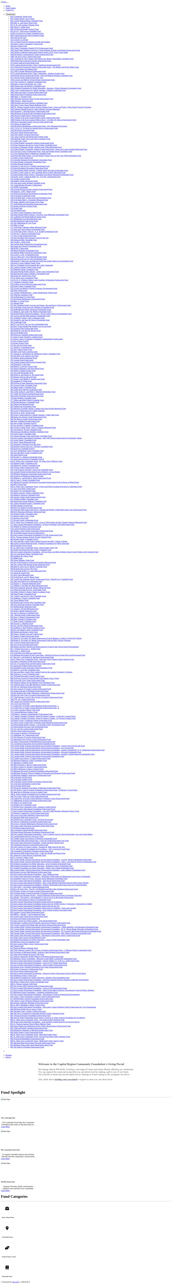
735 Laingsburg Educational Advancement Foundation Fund (32, 744)
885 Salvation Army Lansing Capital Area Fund (28, 1011)
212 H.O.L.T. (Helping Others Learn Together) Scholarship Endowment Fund (39, 280)
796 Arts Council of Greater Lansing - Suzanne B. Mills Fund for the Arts (37, 847)
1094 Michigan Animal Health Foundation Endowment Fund (32, 114)
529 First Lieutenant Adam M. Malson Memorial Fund (30, 588)
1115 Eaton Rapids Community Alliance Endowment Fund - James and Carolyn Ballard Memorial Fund (48, 149)
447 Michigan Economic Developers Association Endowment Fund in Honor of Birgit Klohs (44, 482)
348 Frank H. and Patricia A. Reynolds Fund (26, 375)
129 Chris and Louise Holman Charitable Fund (27, 183)
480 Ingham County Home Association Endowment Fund (31, 531)
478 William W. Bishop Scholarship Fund (25, 527)
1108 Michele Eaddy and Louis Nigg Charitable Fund (30, 139)
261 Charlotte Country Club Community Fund (27, 318)
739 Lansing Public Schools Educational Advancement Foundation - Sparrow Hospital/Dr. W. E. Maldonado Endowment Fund (57, 750)
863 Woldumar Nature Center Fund (23, 976)
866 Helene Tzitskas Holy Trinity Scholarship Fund (29, 982)
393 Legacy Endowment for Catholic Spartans (27, 411)
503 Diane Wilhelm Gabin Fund (22, 560)
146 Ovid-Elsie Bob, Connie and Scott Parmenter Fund (30, 198)
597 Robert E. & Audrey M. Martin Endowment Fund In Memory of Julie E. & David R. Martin (46, 638)
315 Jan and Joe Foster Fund (20, 345)
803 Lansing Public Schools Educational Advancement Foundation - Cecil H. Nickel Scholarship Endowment (50, 860)
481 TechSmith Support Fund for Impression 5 (27, 533)
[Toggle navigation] (7, 2)
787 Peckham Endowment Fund (22, 828)
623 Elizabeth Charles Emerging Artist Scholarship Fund (31, 668)
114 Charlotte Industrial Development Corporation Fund (31, 160)
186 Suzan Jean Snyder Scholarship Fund (25, 246)
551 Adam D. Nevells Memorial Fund (24, 609)
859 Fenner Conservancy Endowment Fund (26, 969)
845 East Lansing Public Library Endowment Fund (29, 944)
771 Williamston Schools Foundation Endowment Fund (30, 801)
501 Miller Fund (16, 558)
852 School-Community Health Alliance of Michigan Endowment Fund (36, 957)
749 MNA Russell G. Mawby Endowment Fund (28, 765)
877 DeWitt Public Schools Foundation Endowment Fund (31, 999)
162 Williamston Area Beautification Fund (25, 219)
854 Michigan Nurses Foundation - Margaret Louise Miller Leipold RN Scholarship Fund (43, 959)
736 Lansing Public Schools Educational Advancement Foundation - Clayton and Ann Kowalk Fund (47, 746)
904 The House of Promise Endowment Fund (27, 1047)
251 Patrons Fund (16, 303)
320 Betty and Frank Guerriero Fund (23, 352)
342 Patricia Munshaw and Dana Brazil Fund (27, 369)
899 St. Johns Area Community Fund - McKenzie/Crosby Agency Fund (36, 1041)
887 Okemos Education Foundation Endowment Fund (30, 1016)
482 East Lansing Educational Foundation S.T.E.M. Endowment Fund (36, 535)
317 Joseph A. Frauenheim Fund (22, 347)
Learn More (5, 1127)
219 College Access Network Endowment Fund (28, 284)
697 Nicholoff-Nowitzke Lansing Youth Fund (27, 676)
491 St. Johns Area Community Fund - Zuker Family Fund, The (34, 548)
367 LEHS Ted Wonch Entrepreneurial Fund (27, 394)
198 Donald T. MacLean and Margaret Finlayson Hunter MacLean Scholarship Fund (41, 261)
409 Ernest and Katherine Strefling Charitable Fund (29, 432)
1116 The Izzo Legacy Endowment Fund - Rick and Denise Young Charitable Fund (41, 151)
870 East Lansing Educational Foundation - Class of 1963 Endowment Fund (38, 988)
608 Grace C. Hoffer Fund (20, 651)
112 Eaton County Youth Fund (21, 158)
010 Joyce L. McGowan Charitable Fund (25, 31)
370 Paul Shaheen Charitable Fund (23, 398)
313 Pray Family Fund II (19, 341)
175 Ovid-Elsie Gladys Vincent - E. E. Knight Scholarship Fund (34, 232)
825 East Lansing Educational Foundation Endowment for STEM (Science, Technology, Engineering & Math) (51, 904)
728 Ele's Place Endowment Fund (22, 731)
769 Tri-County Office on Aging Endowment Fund (29, 796)
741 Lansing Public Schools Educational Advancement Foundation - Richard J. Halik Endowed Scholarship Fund (52, 754)
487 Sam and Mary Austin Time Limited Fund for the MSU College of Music (39, 541)
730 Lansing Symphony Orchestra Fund (25, 733)
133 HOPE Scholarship (19, 187)
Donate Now (11, 14)
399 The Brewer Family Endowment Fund (26, 419)
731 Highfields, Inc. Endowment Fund (24, 735)
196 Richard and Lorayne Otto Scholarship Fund (28, 259)
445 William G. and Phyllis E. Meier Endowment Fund (30, 478)
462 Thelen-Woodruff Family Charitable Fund (27, 503)
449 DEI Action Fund (18, 484)
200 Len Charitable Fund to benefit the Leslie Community (31, 265)
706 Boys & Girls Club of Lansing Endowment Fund (30, 695)
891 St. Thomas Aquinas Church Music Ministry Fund (30, 1024)
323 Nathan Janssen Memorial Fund (23, 358)
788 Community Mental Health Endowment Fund (28, 830)
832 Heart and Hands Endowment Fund (25, 919)
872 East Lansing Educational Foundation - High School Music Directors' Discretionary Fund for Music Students (52, 990)
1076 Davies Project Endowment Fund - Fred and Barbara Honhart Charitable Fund (41, 76)
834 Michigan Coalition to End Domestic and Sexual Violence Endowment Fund (40, 923)
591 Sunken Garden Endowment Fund (24, 636)
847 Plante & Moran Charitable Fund (24, 948)
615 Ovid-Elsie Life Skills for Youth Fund (25, 653)
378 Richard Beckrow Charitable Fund (24, 402)
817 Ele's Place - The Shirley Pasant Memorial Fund (29, 887)
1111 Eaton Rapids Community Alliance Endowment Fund (32, 143)
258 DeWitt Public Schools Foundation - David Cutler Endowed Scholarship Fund (40, 314)
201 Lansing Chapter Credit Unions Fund (25, 267)
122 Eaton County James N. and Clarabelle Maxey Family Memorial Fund (37, 173)
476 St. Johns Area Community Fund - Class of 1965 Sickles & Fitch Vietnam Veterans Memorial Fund (48, 522)
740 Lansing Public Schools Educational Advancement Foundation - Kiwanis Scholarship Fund (45, 752)
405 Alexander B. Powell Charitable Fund (25, 430)
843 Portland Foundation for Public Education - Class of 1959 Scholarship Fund (40, 940)
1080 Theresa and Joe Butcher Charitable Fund (27, 86)
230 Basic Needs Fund (18, 291)
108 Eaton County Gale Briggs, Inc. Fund (25, 84)
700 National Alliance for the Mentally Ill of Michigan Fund (32, 683)
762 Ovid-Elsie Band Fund (20, 786)
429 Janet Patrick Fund (18, 455)
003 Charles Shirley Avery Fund (22, 19)
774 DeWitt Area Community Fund (23, 805)
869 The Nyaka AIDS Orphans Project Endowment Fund (31, 986)
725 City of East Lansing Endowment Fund (26, 729)
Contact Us (10, 10)
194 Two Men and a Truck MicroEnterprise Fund (28, 257)
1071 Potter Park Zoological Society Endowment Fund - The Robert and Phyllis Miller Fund (44, 67)
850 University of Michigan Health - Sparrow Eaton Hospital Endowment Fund (39, 952)
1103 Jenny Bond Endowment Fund (23, 132)
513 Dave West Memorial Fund (22, 575)
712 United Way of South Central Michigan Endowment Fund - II (34, 708)
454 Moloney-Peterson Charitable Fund (25, 495)
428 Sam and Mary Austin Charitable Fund (26, 453)
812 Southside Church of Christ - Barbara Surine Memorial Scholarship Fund (38, 879)
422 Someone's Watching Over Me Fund (25, 444)
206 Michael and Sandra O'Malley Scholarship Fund (29, 274)
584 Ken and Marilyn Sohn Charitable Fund (26, 630)
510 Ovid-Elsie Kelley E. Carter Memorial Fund (28, 571)
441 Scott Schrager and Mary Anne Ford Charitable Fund (31, 470)
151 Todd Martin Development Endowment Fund (28, 204)
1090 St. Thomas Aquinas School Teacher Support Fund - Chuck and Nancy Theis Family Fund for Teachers (50, 107)
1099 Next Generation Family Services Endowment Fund (31, 122)
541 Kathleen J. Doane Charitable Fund (25, 598)
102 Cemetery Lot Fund (19, 40)
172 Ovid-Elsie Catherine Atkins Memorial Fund (28, 227)
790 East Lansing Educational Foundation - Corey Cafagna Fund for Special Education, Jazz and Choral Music (51, 834)
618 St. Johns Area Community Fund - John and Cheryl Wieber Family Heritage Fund (42, 659)
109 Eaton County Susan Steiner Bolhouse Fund (28, 105)
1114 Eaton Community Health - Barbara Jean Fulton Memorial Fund (36, 147)
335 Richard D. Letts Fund (20, 364)
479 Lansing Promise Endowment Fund (25, 529)
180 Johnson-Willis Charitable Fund (23, 240)
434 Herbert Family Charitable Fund (23, 463)
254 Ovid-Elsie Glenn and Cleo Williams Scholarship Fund (32, 307)
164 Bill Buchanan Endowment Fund (24, 221)
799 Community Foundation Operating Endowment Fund (31, 851)
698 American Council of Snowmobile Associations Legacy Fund (34, 678)
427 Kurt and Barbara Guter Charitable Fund (27, 451)
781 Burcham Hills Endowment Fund (24, 817)
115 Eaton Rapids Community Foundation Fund (28, 162)
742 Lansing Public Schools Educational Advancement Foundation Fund (37, 756)
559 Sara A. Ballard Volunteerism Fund (24, 617)
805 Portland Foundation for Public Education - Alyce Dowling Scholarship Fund (40, 864)
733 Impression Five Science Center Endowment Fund (30, 739)
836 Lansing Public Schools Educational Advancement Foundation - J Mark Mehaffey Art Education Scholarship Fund (54, 927)
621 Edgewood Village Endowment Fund (25, 666)
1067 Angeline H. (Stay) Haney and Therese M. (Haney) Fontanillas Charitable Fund (41, 59)
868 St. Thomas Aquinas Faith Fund (23, 984)
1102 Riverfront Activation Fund (22, 130)
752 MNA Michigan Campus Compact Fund (26, 769)
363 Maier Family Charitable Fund (23, 388)
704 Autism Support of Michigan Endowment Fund (29, 691)
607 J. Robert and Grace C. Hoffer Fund (25, 649)
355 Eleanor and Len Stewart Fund (23, 377)
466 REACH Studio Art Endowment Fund (26, 508)
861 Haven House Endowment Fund (24, 971)
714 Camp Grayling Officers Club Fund (25, 710)
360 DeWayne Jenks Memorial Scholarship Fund (28, 383)
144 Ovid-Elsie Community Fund (22, 196)
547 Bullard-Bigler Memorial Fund (23, 607)
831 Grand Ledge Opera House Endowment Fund (29, 917)
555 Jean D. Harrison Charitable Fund (24, 613)
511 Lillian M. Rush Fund (19, 573)
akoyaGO (15, 1282)
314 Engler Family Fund (19, 343)
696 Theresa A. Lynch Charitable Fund (24, 674)
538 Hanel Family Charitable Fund (23, 594)
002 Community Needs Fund (21, 17)
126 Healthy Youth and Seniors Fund (24, 181)
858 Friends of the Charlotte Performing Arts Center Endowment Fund (36, 967)
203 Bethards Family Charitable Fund (24, 269)
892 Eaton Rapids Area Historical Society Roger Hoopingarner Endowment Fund (40, 1026)
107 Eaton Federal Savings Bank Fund (24, 63)
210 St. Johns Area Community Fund (24, 278)
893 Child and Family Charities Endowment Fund (28, 1028)
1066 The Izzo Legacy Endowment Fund (25, 57)
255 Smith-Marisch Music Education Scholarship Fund (30, 310)
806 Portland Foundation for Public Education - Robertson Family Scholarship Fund (41, 866)
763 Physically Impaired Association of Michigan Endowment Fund (35, 788)
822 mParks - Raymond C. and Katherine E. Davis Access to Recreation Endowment (41, 898)
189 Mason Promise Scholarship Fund (24, 251)
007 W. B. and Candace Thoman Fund (24, 25)
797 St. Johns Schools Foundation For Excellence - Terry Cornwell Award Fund (40, 849)
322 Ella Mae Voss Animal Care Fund (24, 356)
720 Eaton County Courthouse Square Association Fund (31, 721)
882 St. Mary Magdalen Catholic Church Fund (27, 1005)
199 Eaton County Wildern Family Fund (25, 263)
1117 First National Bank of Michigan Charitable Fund (30, 154)
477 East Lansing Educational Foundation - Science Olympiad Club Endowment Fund (42, 524)
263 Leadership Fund (18, 322)
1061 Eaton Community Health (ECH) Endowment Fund (31, 48)
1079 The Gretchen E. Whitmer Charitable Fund (28, 82)
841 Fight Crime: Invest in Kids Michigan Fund (28, 938)
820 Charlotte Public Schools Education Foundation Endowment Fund (36, 893)
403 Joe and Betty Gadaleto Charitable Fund (26, 425)
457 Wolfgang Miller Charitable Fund (24, 499)
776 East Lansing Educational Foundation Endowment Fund (32, 809)
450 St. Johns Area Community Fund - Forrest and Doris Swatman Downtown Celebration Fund (46, 487)
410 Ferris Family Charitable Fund (23, 434)
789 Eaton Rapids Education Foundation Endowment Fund (32, 832)
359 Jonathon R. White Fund (21, 381)
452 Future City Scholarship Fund (22, 491)
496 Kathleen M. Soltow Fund (21, 556)
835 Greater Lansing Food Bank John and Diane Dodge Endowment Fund (38, 925)
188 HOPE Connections (19, 248)
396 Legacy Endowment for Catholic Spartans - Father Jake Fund (34, 415)
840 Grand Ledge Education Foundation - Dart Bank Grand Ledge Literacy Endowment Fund (45, 935)
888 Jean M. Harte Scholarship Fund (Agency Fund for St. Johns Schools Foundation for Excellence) (47, 1018)
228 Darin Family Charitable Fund (23, 286)
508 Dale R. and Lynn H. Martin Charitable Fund (28, 567)
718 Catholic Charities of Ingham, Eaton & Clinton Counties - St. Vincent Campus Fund (43, 718)
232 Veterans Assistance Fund (21, 295)
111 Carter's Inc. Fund (18, 141)
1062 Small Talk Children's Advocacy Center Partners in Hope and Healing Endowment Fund (45, 50)
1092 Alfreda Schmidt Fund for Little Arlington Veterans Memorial (35, 109)
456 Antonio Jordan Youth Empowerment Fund (27, 497)
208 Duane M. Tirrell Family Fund (23, 276)
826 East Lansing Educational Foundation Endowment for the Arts (35, 906)
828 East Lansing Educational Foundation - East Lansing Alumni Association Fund (41, 910)
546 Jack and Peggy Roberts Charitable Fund (27, 605)
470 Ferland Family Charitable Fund (23, 514)
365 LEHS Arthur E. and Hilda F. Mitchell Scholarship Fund (32, 392)
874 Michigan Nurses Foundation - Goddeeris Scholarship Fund (34, 992)
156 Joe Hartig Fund (18, 210)
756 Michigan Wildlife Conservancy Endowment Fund (30, 775)
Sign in (8, 1057)
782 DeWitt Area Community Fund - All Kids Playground (31, 820)
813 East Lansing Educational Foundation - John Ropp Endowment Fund (37, 881)
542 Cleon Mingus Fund (19, 600)
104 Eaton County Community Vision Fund (26, 44)
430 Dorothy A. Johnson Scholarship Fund (26, 457)
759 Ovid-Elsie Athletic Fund (21, 780)
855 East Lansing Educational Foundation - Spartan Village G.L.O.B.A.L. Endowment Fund (44, 961)
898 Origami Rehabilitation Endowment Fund (27, 1039)
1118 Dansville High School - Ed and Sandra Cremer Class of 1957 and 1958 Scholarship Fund (45, 156)
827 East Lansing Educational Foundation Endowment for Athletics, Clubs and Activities (43, 908)
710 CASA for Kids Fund (19, 704)
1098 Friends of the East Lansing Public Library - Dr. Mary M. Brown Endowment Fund (43, 120)
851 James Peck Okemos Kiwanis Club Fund (27, 954)
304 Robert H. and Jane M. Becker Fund (25, 331)
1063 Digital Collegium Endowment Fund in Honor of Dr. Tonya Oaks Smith (39, 52)
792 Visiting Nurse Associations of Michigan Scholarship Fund (33, 839)
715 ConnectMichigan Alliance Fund (24, 712)
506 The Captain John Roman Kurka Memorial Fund (30, 565)
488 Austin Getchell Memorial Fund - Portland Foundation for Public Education (39, 543)
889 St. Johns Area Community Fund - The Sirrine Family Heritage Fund (37, 1020)
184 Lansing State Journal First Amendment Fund (28, 244)
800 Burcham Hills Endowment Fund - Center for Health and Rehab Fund (37, 853)
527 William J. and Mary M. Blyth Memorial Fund (29, 586)
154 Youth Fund (16, 208)
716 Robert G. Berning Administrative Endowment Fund (31, 714)
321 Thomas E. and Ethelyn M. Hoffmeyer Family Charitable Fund (35, 354)
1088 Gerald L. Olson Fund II (21, 101)
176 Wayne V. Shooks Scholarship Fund (25, 234)
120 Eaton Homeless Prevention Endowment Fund (29, 168)
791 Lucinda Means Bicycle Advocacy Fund (26, 836)
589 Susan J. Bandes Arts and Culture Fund (26, 634)
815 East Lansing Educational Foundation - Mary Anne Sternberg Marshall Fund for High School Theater (49, 883)
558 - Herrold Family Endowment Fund (25, 615)
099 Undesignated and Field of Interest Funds (27, 36)
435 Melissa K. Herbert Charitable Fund (25, 465)
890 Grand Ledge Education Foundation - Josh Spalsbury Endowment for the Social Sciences (45, 1022)
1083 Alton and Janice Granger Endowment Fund (28, 92)
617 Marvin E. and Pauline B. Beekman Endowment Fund (32, 657)
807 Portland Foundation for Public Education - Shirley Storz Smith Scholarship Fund (42, 868)
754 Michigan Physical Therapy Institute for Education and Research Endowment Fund (42, 773)
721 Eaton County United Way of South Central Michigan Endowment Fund (38, 723)
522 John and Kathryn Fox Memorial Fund (26, 581)
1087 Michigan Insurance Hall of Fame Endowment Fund (31, 99)
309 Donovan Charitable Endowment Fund (26, 335)
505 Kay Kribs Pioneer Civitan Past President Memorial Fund (33, 562)
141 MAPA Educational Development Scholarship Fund (31, 194)
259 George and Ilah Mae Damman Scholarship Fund (30, 316)
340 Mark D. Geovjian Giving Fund (23, 366)
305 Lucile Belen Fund (18, 333)
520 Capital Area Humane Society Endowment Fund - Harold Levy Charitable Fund (41, 579)
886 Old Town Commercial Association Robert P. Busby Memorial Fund (37, 1013)
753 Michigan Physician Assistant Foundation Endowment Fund (34, 771)
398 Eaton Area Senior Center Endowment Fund (28, 417)
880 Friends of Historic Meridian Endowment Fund (29, 1003)
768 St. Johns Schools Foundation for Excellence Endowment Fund (35, 794)
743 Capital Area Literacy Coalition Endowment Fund (30, 758)
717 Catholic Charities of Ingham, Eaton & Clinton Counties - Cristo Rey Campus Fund (42, 716)
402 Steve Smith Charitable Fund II (23, 423)
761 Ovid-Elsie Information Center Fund (25, 784)
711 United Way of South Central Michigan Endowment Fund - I (34, 706)
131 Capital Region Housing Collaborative (26, 185)
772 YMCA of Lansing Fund (21, 803)
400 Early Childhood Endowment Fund (25, 421)
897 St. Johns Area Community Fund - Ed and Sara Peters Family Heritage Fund (40, 1037)
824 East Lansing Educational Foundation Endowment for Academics (36, 902)
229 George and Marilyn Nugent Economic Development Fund (33, 288)
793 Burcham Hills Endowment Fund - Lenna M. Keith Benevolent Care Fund (39, 841)
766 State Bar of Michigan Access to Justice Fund (28, 792)
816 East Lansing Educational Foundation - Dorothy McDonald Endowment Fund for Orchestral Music (48, 885)
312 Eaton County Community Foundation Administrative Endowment (36, 339)
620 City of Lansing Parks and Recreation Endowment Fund (32, 664)
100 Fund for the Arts (18, 38)
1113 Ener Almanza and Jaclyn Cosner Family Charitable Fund (33, 145)
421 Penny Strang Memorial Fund (22, 442)
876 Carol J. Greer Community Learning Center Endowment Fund (35, 997)
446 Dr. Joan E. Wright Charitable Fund (25, 480)
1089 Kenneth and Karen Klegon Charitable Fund (28, 103)
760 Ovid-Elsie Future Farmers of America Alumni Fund (31, 782)
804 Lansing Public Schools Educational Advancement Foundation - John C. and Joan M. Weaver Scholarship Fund (53, 862)
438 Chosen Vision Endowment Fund (24, 468)
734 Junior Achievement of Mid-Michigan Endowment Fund (32, 742)
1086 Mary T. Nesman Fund (20, 97)
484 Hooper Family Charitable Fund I (24, 539)
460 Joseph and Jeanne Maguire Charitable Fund (28, 501)
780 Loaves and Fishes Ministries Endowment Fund (29, 815)
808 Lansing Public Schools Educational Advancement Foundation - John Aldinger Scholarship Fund (47, 870)
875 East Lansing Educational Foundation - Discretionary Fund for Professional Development (45, 994)
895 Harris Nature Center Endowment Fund (26, 1032)
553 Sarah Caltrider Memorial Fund (23, 611)
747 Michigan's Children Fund (21, 763)
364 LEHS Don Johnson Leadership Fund (26, 390)
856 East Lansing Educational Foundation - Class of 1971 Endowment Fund (38, 963)
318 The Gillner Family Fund (21, 350)
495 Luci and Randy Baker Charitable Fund (26, 554)
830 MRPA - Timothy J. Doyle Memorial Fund (27, 914)
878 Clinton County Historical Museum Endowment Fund (31, 1001)
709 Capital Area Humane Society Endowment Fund (29, 702)
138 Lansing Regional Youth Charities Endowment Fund (31, 189)
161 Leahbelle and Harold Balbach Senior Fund (28, 217)
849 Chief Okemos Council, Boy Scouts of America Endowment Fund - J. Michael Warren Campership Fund (50, 950)
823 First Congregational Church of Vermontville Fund (30, 900)
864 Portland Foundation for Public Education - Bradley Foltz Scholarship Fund (39, 978)
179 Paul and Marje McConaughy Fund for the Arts (29, 238)
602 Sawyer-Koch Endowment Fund (24, 645)
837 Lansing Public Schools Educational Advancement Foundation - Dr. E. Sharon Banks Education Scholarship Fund (54, 929)
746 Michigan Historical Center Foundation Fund (28, 761)
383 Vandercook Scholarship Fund (23, 406)
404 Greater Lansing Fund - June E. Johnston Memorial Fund (33, 428)
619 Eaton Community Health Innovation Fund (27, 661)
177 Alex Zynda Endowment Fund (23, 236)
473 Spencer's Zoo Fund (19, 518)
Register (9, 1055)
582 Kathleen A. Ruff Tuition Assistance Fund (27, 628)
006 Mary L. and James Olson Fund (23, 23)
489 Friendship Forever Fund (21, 546)
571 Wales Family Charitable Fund (23, 621)
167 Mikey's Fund (17, 225)
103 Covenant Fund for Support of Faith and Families (30, 42)
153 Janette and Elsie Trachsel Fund (23, 206)
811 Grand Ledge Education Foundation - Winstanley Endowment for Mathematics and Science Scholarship (50, 876)
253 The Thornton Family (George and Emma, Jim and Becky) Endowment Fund (40, 305)
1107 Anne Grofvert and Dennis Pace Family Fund (29, 137)
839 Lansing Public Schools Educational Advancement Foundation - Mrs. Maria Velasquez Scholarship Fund (50, 933)
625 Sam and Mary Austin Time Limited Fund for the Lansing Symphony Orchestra (41, 672)
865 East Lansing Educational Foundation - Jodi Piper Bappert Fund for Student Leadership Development (49, 980)
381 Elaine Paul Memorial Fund (22, 404)
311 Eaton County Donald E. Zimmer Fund (26, 337)
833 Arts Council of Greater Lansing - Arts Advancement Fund (33, 921)
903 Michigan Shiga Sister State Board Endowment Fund (31, 1045)
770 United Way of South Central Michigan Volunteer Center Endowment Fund (39, 798)
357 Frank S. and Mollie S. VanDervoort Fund (27, 379)
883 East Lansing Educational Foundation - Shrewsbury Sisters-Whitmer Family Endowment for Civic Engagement (53, 1007)
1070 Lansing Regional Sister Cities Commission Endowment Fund (35, 65)
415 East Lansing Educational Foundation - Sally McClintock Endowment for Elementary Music (46, 438)
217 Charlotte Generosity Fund (21, 282)
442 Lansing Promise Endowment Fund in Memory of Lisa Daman (35, 472)
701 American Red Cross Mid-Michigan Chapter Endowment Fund (35, 685)
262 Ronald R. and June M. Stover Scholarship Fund (29, 320)
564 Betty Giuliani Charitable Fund (23, 619)
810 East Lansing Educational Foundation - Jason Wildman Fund (34, 874)
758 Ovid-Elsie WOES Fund (21, 777)
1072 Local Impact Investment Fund (23, 69)
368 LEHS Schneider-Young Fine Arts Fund (26, 396)
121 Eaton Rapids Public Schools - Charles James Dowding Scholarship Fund (39, 170)
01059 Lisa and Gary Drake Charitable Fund (26, 33)
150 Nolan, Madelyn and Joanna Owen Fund (27, 202)
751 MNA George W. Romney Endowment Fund (28, 767)
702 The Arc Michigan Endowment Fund (25, 687)
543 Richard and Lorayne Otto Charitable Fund (27, 602)
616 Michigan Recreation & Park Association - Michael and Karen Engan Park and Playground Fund (47, 655)
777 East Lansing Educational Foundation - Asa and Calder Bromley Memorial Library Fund (44, 811)
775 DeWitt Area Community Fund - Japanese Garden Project (33, 807)
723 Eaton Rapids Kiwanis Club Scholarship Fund (29, 727)
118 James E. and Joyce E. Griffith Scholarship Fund (29, 166)
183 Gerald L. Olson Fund (20, 242)
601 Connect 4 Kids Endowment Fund (24, 643)
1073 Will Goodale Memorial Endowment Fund (28, 71)
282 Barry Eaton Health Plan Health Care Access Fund (30, 326)
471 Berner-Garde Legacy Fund (22, 516)
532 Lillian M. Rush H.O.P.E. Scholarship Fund (28, 590)
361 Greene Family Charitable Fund (23, 385)
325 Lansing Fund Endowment (21, 360)
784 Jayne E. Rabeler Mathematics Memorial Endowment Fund (33, 824)
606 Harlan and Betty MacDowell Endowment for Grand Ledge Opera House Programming (44, 647)
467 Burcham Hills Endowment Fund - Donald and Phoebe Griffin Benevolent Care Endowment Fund (48, 510)
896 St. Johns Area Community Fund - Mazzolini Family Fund (33, 1035)
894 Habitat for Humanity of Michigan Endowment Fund (31, 1030)
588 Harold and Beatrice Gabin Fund (24, 632)
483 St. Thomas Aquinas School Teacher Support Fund (30, 537)
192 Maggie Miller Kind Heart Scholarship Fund (28, 253)
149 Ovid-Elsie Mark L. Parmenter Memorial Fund (29, 200)
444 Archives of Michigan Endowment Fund (26, 476)
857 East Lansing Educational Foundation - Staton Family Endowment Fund (38, 965)
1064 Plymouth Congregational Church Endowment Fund (31, 55)
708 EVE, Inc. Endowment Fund (22, 699)
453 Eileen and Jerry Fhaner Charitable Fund (27, 493)
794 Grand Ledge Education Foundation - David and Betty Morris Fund (37, 843)
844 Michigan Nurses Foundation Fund (24, 942)
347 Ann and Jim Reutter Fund (21, 373)
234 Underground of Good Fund (22, 297)
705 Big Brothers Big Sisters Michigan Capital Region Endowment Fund (37, 693)
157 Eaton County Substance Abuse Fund (25, 213)
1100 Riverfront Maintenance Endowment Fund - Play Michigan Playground (38, 126)
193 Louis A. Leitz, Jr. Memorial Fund (24, 255)
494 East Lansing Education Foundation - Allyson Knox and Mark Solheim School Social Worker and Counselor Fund (54, 552)
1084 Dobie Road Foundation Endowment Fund (28, 95)
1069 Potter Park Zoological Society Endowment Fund (30, 61)
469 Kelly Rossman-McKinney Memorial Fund (27, 512)
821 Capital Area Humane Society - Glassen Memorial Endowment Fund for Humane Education (46, 895)
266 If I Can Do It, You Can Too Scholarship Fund (29, 324)
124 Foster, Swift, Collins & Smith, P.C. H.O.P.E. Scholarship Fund (35, 177)
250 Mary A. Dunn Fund (19, 301)
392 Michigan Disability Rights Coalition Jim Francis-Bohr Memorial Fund (38, 409)
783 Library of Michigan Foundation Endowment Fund (30, 822)
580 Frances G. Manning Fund (21, 624)
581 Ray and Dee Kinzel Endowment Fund (26, 626)
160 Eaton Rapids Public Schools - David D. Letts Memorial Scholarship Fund (39, 215)
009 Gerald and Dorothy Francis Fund (24, 29)
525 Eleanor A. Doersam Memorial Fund (25, 584)
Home (8, 6)
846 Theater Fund (17, 946)
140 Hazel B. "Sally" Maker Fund (23, 191)
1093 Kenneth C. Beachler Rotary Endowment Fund (29, 111)
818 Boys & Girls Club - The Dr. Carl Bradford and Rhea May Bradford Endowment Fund (44, 889)
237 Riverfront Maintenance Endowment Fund (27, 299)
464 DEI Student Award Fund (21, 506)
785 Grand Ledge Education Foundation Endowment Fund (32, 826)
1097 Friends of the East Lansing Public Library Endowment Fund (35, 118)
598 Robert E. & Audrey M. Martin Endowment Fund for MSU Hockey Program (40, 640)
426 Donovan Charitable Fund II (22, 449)
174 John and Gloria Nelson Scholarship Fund (27, 229)
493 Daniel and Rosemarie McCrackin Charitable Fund (30, 550)
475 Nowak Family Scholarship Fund (24, 520)
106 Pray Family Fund (18, 46)
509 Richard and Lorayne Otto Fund (23, 569)
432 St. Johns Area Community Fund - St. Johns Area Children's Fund (36, 461)
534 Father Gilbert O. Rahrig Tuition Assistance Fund (30, 592)
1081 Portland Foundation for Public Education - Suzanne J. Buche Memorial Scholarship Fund (45, 88)
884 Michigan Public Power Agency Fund (26, 1009)
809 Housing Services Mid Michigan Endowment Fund (30, 872)
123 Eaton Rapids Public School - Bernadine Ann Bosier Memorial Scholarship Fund (41, 175)
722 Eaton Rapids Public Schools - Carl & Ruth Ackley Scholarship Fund (37, 725)
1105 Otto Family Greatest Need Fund (24, 135)
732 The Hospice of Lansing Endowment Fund (27, 737)
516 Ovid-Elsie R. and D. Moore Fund (24, 577)
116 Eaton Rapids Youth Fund (21, 164)
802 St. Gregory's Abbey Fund (21, 857)
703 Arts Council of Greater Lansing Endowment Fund (30, 689)
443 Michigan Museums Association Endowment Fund (30, 474)
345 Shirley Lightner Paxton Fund (23, 371)
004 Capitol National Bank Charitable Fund (26, 21)
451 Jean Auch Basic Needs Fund (22, 489)
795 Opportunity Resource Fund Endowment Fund (29, 845)
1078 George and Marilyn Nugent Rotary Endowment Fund (32, 80)
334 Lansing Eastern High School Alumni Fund (28, 362)
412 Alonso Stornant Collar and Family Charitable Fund (31, 436)
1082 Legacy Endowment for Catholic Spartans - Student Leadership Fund (38, 90)
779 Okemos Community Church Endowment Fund (29, 813)
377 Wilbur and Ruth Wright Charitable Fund (27, 400)
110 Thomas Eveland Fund (20, 124)
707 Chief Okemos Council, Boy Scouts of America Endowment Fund (36, 697)
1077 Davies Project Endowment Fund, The (26, 78)
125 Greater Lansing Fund (20, 179)
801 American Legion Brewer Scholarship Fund (28, 855)
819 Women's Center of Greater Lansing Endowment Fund (32, 891)
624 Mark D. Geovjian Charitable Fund (25, 670)
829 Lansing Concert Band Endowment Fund (27, 912)
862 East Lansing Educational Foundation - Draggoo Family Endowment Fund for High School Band (48, 973)
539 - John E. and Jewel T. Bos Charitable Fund (28, 596)
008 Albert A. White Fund (20, 27)
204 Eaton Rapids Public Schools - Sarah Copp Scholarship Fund (34, 272)
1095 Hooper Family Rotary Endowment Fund (27, 116)
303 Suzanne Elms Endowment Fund (24, 328)
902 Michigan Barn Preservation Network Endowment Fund (32, 1043)
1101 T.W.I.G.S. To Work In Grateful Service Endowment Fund (34, 128)
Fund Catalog (11, 8)
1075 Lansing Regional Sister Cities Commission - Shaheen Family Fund (37, 73)
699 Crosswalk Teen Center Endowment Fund (27, 680)
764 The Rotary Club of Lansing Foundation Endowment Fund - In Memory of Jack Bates (43, 790)
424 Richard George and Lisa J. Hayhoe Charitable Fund (31, 447)
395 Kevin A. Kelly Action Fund (22, 413)
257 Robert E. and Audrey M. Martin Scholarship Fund (30, 312)
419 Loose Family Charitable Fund (23, 440)
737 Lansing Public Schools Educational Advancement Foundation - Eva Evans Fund (42, 748)
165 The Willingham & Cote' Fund (23, 223)
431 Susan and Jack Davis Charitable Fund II (27, 459)
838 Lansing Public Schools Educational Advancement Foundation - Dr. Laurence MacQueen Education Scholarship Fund (55, 931)
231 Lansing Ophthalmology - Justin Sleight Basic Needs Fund (33, 293)
